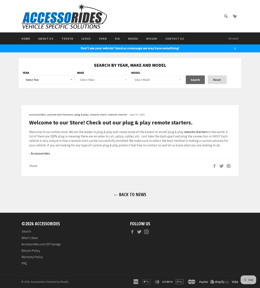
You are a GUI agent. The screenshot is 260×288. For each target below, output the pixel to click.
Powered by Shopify (57, 281)
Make (80, 73)
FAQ (24, 263)
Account (233, 38)
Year (26, 73)
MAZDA (133, 38)
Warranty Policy (32, 257)
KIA (117, 38)
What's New (30, 238)
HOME (26, 38)
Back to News (132, 194)
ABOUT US (45, 38)
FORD (103, 38)
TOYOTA (67, 38)
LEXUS (86, 38)
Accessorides (38, 281)
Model (135, 73)
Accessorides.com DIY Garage (41, 244)
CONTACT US (174, 38)
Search (26, 231)
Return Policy (31, 251)
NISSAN (151, 38)
